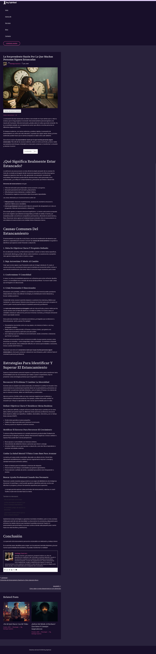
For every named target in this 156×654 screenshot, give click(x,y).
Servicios (8, 23)
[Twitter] (14, 570)
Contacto (8, 36)
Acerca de (8, 16)
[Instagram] (9, 570)
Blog (6, 29)
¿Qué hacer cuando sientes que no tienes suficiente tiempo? (14, 514)
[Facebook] (5, 570)
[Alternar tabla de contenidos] (34, 151)
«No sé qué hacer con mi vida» (13, 499)
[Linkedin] (11, 570)
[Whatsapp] (7, 570)
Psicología (15, 627)
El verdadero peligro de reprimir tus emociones (14, 509)
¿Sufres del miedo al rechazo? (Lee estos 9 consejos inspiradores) (14, 503)
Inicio (6, 10)
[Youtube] (16, 570)
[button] (11, 43)
